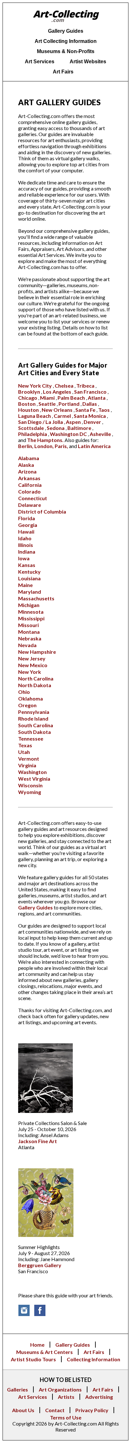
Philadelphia (32, 434)
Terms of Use (65, 1417)
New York (29, 672)
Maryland (29, 592)
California (30, 485)
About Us (23, 1410)
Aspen (73, 422)
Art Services (32, 1397)
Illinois (25, 545)
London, (44, 446)
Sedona (56, 428)
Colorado (29, 491)
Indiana (26, 552)
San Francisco (90, 392)
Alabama (28, 458)
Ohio (24, 692)
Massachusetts (36, 598)
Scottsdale (31, 428)
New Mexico (32, 665)
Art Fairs (94, 1352)
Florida (26, 518)
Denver (92, 422)
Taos (104, 410)
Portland (69, 404)
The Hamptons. (45, 440)
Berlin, (25, 446)
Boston (27, 404)
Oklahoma (30, 698)
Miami (47, 398)
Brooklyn (29, 392)
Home (37, 1345)
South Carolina (35, 725)
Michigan (28, 605)
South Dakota (34, 732)
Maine (25, 585)
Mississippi (31, 618)
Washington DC (68, 434)
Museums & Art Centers (44, 1352)
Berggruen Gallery (39, 1265)
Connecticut (32, 498)
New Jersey (31, 658)
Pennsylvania (33, 712)
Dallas (89, 404)
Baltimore (79, 428)
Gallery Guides (35, 907)
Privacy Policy (91, 1410)
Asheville (100, 434)
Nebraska (29, 638)
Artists (66, 1397)
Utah (24, 752)
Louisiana (29, 578)
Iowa (24, 558)
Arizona (27, 471)
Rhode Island (33, 718)
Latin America (94, 446)
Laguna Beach (34, 416)
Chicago (27, 398)
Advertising (99, 1397)
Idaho (24, 538)
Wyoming (29, 792)
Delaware (29, 505)
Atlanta (97, 398)
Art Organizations (60, 1389)
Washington (32, 772)
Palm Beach (71, 398)
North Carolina (35, 678)
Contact (55, 1410)
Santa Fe (85, 410)
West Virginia (34, 779)
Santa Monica (90, 416)
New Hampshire (37, 652)
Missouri (28, 625)
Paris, (61, 446)
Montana (29, 632)
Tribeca (85, 386)
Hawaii (26, 531)
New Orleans (57, 410)
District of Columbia (42, 511)
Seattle (47, 404)
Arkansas (29, 478)
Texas (25, 745)
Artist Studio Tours (33, 1359)
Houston (28, 410)
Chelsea (64, 386)
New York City (35, 386)
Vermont (28, 759)
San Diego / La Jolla (40, 422)
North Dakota (34, 685)
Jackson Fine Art (37, 1141)
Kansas (26, 565)
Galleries (17, 1389)
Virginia (27, 765)
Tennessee (30, 738)
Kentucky (29, 572)
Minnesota (31, 612)
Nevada (27, 645)
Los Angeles (57, 392)
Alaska (26, 465)
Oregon (27, 705)
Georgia (27, 525)
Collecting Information (93, 1359)
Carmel (62, 416)
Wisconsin (30, 785)
